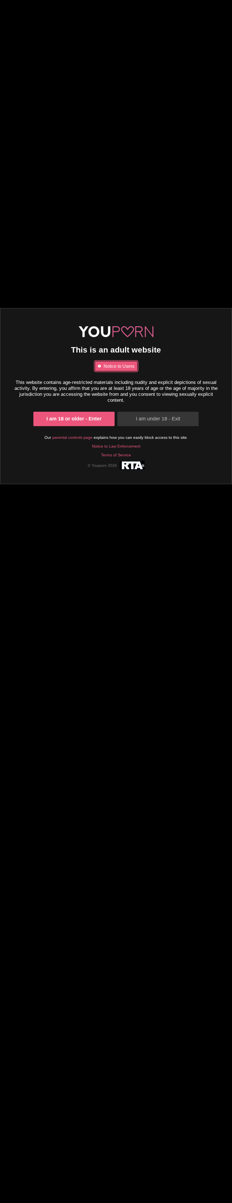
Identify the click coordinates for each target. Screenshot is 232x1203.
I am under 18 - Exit (158, 419)
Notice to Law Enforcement (116, 446)
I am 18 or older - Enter (74, 419)
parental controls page (72, 437)
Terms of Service (116, 455)
